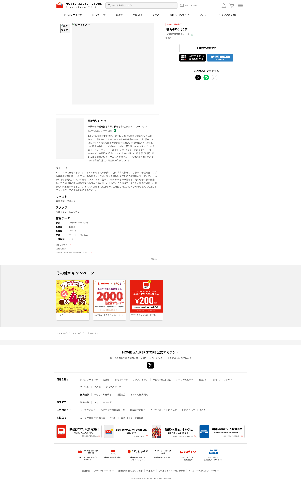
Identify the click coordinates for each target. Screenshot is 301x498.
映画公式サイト (62, 245)
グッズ (156, 14)
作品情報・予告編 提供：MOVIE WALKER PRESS (72, 252)
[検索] (109, 5)
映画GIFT (137, 14)
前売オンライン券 (73, 14)
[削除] (173, 5)
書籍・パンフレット (180, 14)
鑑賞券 (119, 14)
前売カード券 (99, 14)
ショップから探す (228, 14)
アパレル (204, 14)
